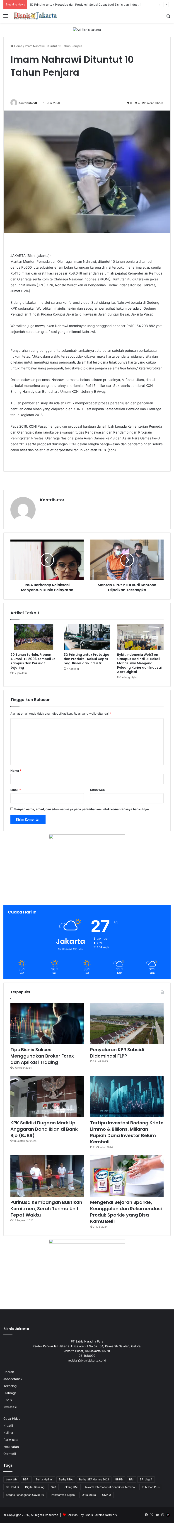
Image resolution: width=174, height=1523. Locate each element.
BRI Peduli (12, 1487)
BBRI (26, 1479)
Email (15, 790)
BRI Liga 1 (146, 1479)
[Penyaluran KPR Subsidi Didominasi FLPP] (127, 1023)
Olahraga (10, 1393)
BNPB (119, 1479)
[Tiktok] (168, 1515)
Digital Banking (34, 1487)
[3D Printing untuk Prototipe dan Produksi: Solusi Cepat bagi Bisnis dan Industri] (87, 637)
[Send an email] (35, 103)
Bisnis (7, 1400)
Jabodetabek (12, 1379)
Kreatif (8, 1425)
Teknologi (10, 1386)
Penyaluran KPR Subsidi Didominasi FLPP (117, 1052)
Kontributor (26, 103)
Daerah (8, 1372)
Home (17, 46)
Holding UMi (70, 1487)
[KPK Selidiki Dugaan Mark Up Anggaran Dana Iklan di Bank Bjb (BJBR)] (47, 1096)
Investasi (10, 1407)
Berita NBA (66, 1479)
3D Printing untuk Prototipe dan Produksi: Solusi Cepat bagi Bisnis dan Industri (86, 658)
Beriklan (72, 1515)
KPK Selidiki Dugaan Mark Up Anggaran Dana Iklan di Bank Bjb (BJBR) (44, 1129)
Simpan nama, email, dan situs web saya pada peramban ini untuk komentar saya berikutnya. (82, 809)
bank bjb (11, 1479)
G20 (53, 1487)
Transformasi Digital (62, 1494)
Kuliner (8, 1432)
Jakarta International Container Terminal (110, 1487)
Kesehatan (11, 1446)
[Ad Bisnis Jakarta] (87, 29)
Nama (15, 770)
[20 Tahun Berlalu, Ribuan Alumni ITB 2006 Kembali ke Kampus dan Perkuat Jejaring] (33, 637)
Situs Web (97, 790)
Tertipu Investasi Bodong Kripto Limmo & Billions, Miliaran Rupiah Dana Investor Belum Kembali (127, 1132)
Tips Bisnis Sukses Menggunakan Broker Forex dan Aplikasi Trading (42, 1055)
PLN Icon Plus (151, 1487)
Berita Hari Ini (44, 1479)
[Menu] (5, 17)
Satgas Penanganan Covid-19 (25, 1494)
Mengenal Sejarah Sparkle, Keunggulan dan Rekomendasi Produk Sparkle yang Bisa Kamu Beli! (126, 1211)
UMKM (106, 1494)
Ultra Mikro (89, 1494)
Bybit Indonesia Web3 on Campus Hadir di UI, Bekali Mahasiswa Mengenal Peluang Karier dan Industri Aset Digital (139, 663)
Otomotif (9, 1454)
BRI (131, 1479)
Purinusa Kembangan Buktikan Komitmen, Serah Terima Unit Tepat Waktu (46, 1208)
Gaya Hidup (11, 1418)
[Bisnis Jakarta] (35, 15)
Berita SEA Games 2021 (94, 1479)
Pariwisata (11, 1439)
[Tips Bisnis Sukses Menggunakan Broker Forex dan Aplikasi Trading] (47, 1023)
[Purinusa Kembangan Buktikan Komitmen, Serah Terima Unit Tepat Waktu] (47, 1176)
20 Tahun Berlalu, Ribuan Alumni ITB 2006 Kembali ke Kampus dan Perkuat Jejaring (33, 661)
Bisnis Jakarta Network (101, 1515)
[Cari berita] (168, 17)
